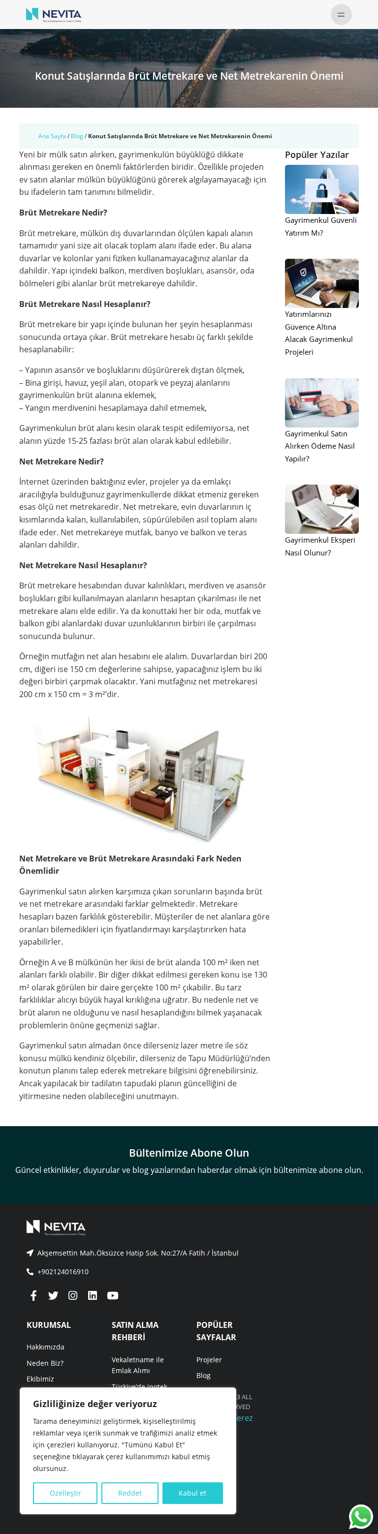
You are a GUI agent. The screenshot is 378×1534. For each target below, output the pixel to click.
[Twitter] (53, 1296)
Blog (77, 136)
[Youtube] (112, 1296)
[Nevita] (53, 14)
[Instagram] (73, 1296)
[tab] (189, 1253)
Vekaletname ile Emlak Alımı (138, 1365)
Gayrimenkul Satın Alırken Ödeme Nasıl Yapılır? (320, 446)
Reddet (130, 1493)
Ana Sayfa (52, 136)
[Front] (189, 1228)
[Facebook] (33, 1296)
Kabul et (192, 1493)
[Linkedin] (92, 1296)
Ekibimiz (40, 1378)
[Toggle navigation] (341, 14)
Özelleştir (65, 1493)
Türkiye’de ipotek (139, 1386)
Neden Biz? (45, 1363)
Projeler (209, 1359)
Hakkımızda (45, 1346)
